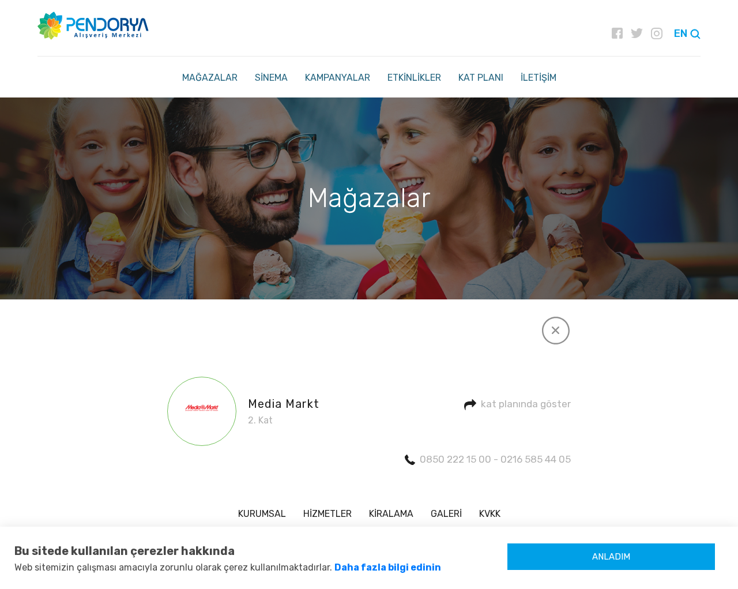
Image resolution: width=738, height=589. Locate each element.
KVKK (489, 513)
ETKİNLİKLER (414, 77)
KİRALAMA (391, 513)
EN (680, 33)
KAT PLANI (480, 77)
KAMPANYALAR (337, 77)
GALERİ (446, 513)
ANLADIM (611, 557)
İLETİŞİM (538, 77)
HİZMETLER (327, 513)
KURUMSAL (262, 513)
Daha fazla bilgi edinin (387, 567)
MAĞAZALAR (210, 77)
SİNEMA (271, 77)
